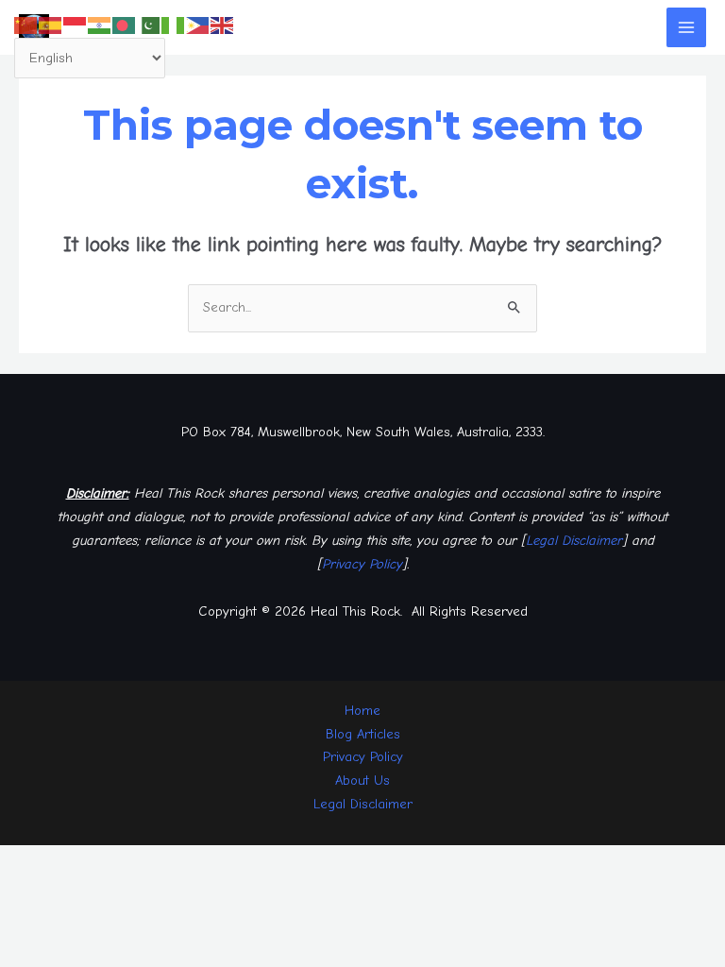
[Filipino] (198, 25)
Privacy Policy (362, 564)
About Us (362, 780)
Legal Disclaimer (574, 541)
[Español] (51, 25)
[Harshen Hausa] (173, 25)
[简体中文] (26, 25)
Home (362, 711)
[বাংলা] (124, 25)
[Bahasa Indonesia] (75, 25)
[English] (223, 25)
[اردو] (149, 25)
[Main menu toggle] (686, 27)
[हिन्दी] (100, 25)
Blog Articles (363, 734)
